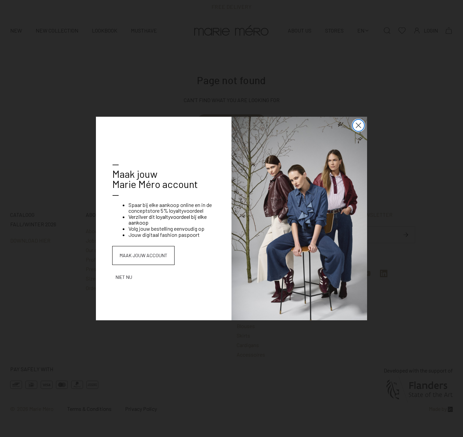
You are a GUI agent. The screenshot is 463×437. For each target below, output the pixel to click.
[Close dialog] (358, 125)
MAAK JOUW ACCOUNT (143, 255)
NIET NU (124, 277)
